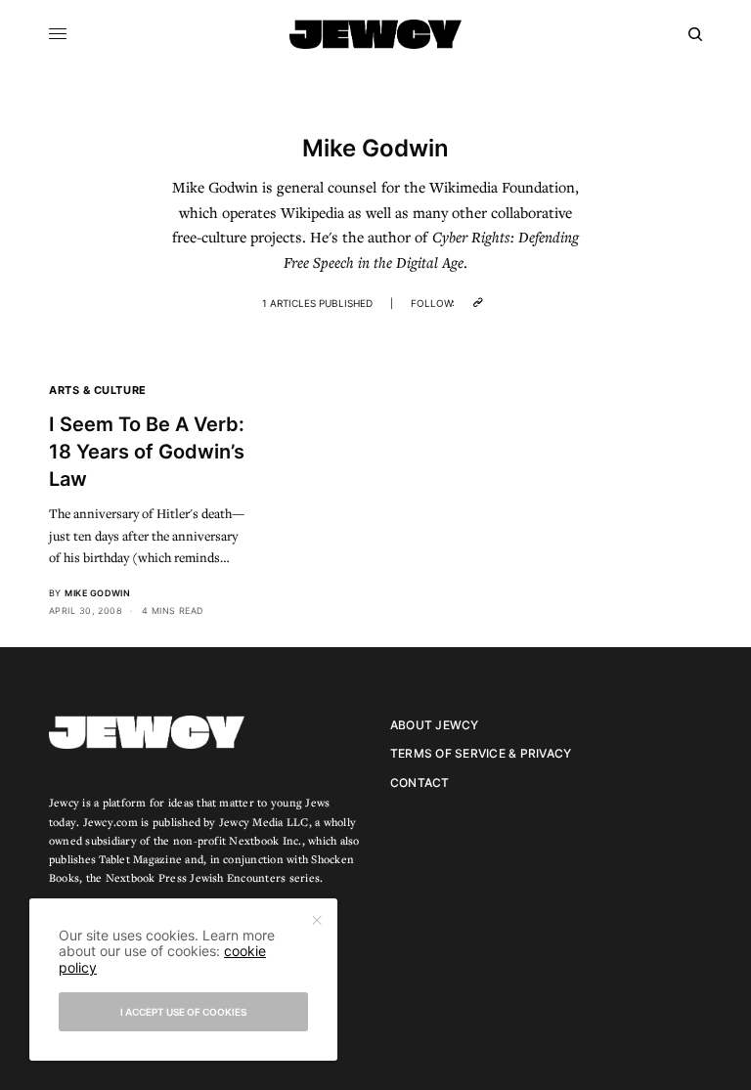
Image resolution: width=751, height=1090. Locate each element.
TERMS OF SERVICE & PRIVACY (480, 753)
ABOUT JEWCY (434, 725)
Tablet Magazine (140, 858)
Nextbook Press (146, 877)
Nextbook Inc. (265, 840)
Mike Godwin (97, 593)
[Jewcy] (375, 34)
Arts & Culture (98, 390)
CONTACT (420, 782)
